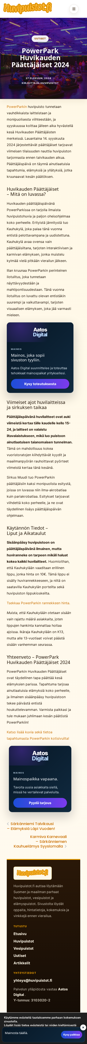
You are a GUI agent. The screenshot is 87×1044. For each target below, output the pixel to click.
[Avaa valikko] (74, 9)
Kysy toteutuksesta (40, 384)
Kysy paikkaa (71, 1034)
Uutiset (40, 38)
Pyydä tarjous (40, 803)
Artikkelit (22, 963)
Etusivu (20, 934)
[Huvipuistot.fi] (27, 8)
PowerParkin (17, 106)
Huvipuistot (24, 941)
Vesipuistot (24, 948)
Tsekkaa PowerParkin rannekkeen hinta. (38, 603)
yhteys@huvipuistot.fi (33, 980)
